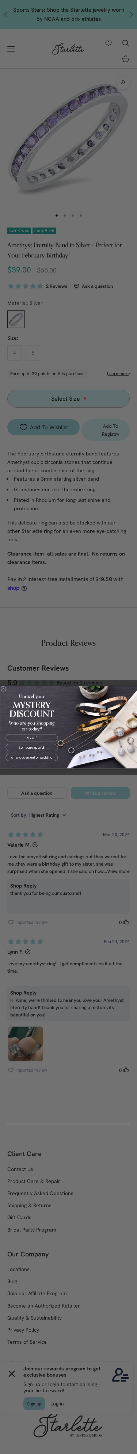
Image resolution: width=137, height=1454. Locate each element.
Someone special (31, 747)
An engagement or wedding (32, 757)
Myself (32, 738)
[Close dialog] (3, 689)
